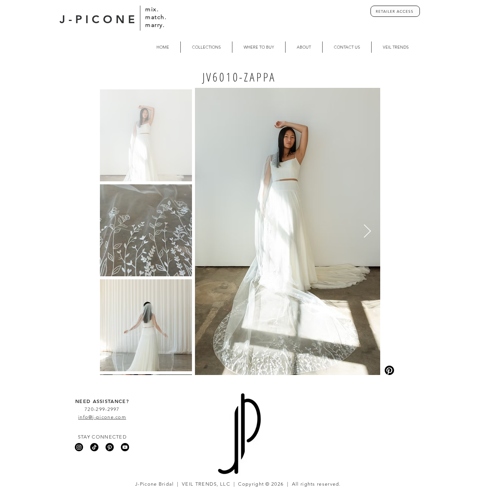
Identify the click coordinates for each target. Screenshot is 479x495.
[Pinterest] (110, 447)
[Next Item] (367, 231)
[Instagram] (79, 447)
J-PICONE (99, 19)
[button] (258, 47)
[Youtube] (125, 447)
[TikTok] (94, 447)
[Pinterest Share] (409, 370)
